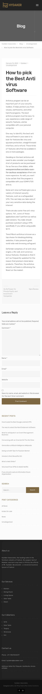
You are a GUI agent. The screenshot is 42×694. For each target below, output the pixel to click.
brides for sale (7, 511)
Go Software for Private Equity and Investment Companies (11, 292)
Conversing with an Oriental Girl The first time (18, 440)
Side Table (7, 598)
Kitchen (6, 589)
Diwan (6, 602)
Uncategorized (11, 65)
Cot (5, 635)
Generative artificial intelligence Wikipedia (17, 445)
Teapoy (6, 628)
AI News (4, 506)
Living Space (8, 595)
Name (4, 358)
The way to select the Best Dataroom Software (18, 427)
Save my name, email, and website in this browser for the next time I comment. (20, 394)
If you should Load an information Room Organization (16, 473)
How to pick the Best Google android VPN (16, 422)
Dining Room (8, 592)
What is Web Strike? (9, 461)
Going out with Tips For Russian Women (16, 451)
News (4, 517)
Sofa (5, 622)
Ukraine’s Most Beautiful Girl (12, 456)
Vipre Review (33, 289)
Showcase (7, 632)
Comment (6, 328)
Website (5, 380)
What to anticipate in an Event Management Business (17, 434)
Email (4, 369)
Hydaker (24, 63)
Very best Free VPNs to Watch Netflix (15, 467)
